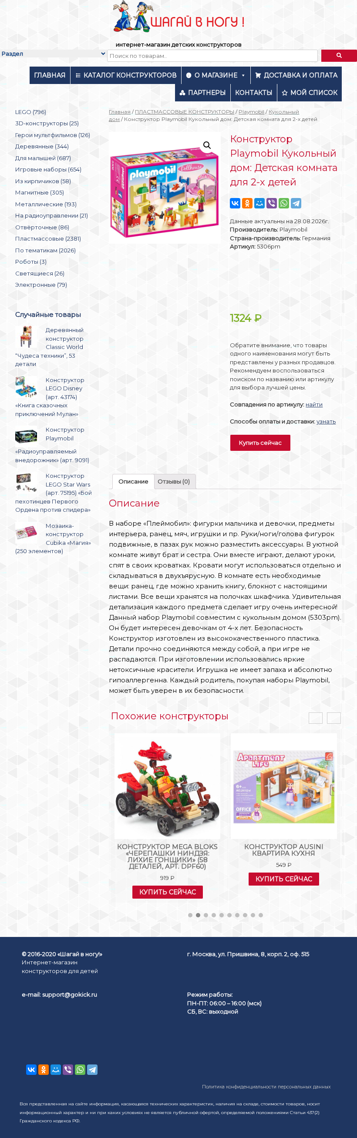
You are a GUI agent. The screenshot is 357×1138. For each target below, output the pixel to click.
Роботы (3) (31, 261)
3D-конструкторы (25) (47, 123)
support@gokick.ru (69, 994)
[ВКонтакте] (235, 203)
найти (314, 404)
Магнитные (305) (39, 192)
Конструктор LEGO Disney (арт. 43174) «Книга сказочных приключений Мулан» (49, 396)
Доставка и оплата (300, 75)
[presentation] (316, 718)
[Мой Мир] (259, 203)
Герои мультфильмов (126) (52, 134)
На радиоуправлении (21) (51, 215)
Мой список (313, 93)
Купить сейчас (260, 442)
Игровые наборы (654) (48, 169)
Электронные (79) (41, 284)
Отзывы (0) (174, 481)
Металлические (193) (46, 204)
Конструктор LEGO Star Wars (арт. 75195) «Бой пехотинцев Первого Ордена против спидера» (53, 492)
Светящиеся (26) (39, 273)
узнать (326, 421)
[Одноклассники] (247, 203)
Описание (133, 481)
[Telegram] (296, 203)
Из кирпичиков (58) (43, 181)
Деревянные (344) (42, 146)
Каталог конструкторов (130, 75)
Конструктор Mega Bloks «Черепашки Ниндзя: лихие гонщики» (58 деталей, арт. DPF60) (167, 856)
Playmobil (251, 111)
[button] (190, 915)
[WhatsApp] (284, 203)
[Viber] (271, 203)
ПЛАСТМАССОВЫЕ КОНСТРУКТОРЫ (184, 111)
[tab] (133, 481)
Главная (50, 75)
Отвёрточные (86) (42, 227)
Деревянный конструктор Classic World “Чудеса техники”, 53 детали (49, 346)
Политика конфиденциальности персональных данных (266, 1087)
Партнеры (207, 93)
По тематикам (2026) (45, 250)
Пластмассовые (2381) (48, 238)
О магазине (216, 75)
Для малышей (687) (43, 157)
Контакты (254, 93)
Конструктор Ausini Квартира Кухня (283, 850)
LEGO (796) (30, 111)
